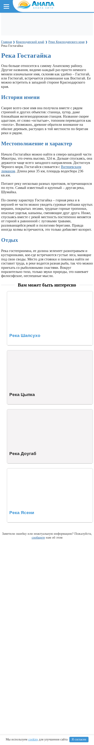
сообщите (38, 537)
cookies (33, 739)
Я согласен (79, 739)
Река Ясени (16, 470)
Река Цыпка (16, 352)
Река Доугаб (16, 411)
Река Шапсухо (18, 293)
